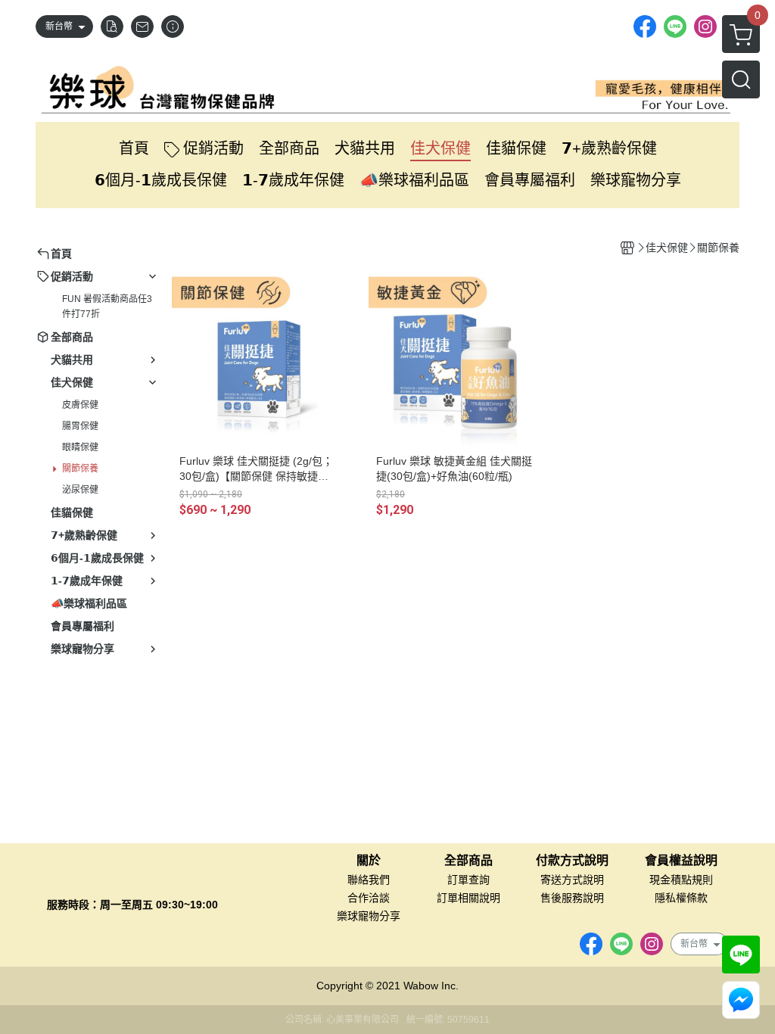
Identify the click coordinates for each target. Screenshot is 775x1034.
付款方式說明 (572, 861)
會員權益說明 (681, 861)
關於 (368, 861)
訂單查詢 (468, 879)
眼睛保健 (80, 447)
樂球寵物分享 (368, 916)
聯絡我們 (368, 879)
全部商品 (468, 861)
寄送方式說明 (572, 879)
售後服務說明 (572, 897)
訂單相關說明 (468, 897)
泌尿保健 (80, 489)
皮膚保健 (80, 405)
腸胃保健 (80, 426)
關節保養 (80, 468)
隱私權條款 (681, 897)
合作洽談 (368, 897)
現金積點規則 (681, 879)
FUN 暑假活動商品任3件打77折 (107, 306)
